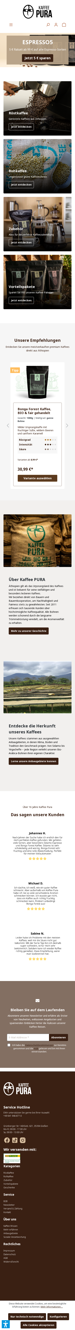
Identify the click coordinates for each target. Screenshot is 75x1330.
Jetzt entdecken (21, 126)
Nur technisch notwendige (27, 1316)
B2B (5, 1201)
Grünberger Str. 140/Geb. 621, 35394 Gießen (25, 1125)
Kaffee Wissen (10, 1225)
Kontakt (7, 1212)
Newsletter (9, 1204)
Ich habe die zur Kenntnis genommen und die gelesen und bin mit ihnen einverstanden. (39, 1048)
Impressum (9, 1250)
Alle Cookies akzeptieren (38, 1325)
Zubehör (7, 1180)
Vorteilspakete (10, 1183)
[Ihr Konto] (56, 24)
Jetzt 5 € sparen (38, 58)
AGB (36, 1048)
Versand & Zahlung (12, 1208)
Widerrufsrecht (11, 1261)
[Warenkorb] (64, 24)
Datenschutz (9, 1254)
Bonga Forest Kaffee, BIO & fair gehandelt (34, 411)
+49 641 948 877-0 (12, 1115)
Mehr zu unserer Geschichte (28, 631)
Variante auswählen (38, 478)
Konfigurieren (58, 1316)
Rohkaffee (8, 1176)
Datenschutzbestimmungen (39, 1045)
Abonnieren (58, 1037)
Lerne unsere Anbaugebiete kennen (33, 761)
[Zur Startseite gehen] (37, 12)
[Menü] (11, 24)
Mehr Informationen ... (52, 1306)
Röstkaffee (8, 1172)
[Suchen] (48, 24)
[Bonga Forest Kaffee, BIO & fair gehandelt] (37, 382)
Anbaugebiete (10, 1233)
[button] (6, 1324)
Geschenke (9, 1187)
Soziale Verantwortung (14, 1236)
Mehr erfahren (10, 1229)
